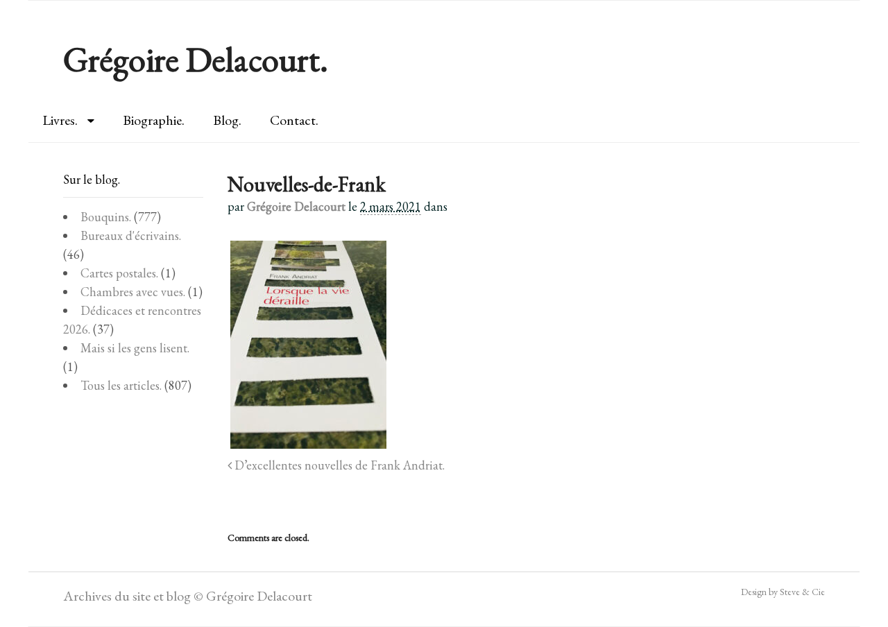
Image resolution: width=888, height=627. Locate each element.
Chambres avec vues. (132, 292)
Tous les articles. (121, 385)
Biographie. (154, 120)
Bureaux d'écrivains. (130, 235)
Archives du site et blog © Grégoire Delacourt (187, 596)
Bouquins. (105, 217)
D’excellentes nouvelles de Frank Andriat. (338, 465)
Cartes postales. (119, 273)
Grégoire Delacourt (296, 206)
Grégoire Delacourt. (195, 59)
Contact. (294, 120)
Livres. (60, 120)
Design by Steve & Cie (783, 591)
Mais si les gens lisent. (134, 348)
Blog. (227, 120)
